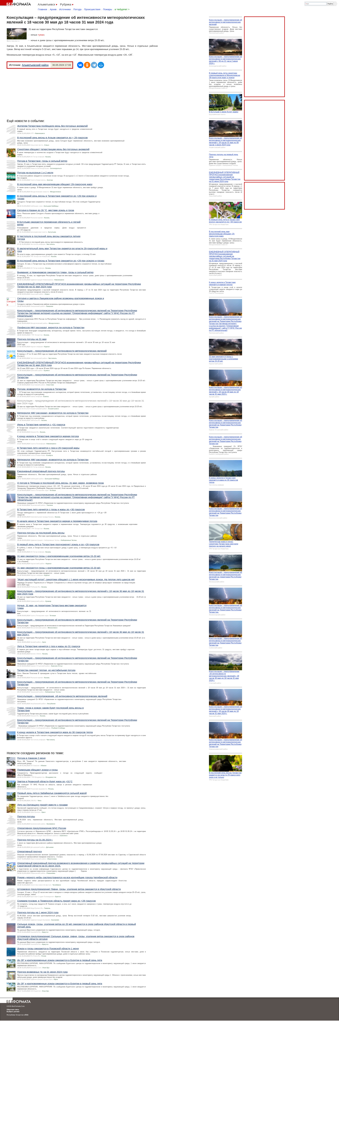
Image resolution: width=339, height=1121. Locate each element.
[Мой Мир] (101, 65)
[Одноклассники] (87, 65)
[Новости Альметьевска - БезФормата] (16, 3)
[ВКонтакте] (80, 65)
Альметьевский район (35, 65)
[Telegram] (94, 65)
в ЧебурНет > (122, 9)
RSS (26, 1015)
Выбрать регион (13, 1012)
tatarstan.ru (15, 41)
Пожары (107, 9)
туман (41, 35)
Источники (65, 9)
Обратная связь (13, 1010)
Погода (77, 9)
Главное (42, 9)
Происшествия (92, 9)
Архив (53, 9)
